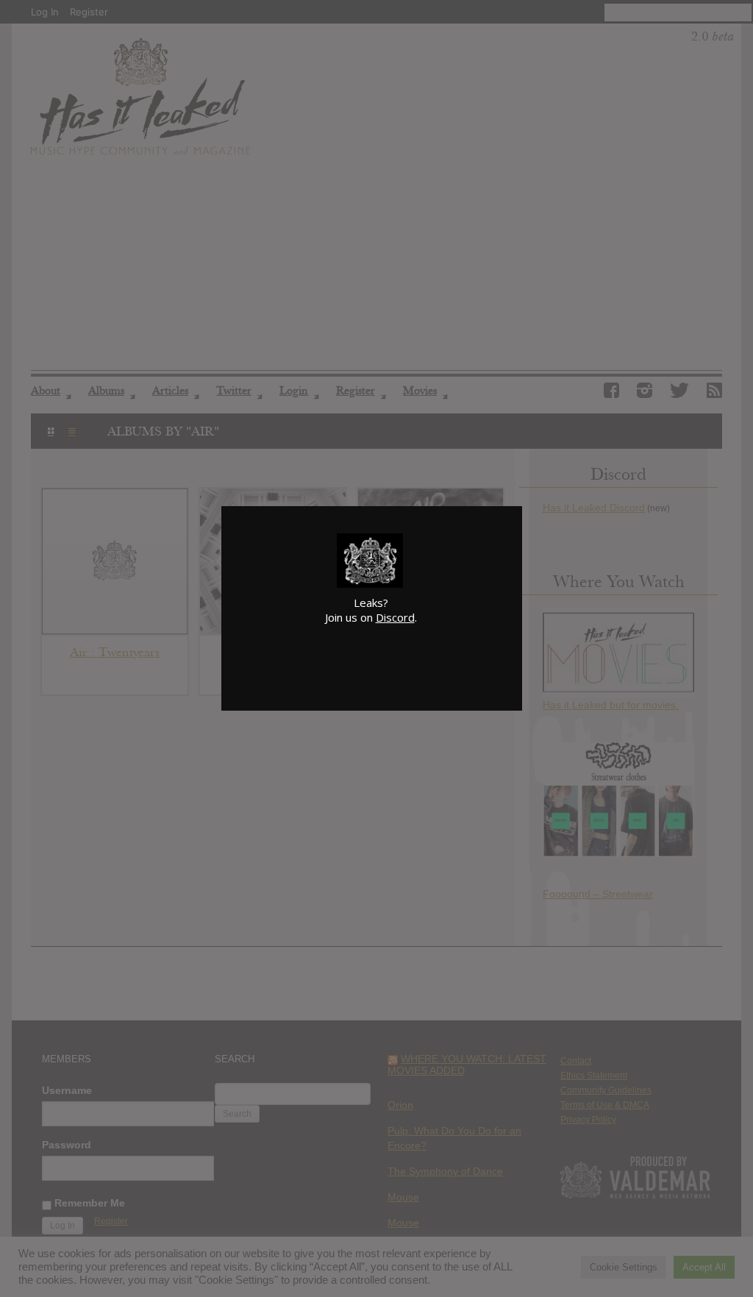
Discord (395, 617)
